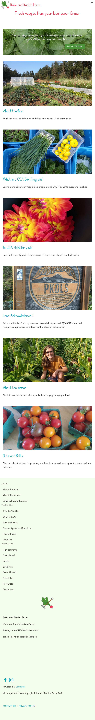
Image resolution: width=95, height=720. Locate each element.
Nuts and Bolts (13, 456)
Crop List (7, 540)
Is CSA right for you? (17, 248)
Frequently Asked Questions (17, 528)
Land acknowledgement (15, 501)
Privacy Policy (27, 706)
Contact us (8, 589)
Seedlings (8, 567)
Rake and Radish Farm (25, 5)
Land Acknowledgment (18, 316)
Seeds (6, 561)
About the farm (13, 111)
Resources (8, 584)
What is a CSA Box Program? (23, 180)
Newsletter (8, 578)
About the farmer (14, 388)
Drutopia (20, 687)
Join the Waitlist (10, 511)
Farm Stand (9, 555)
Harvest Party (10, 550)
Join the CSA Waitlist (75, 47)
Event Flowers (10, 572)
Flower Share (9, 534)
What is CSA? (9, 517)
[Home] (5, 8)
